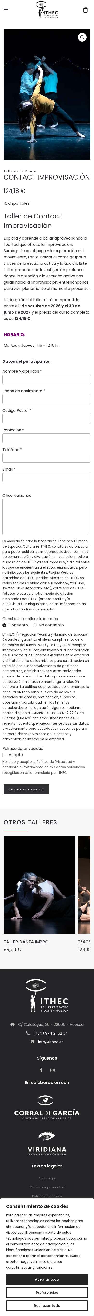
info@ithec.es (51, 1042)
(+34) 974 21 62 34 (50, 1033)
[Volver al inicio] (47, 9)
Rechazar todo (47, 1305)
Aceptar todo (47, 1279)
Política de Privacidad (54, 762)
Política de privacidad (47, 1187)
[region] (47, 1257)
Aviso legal (47, 1178)
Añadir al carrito (26, 789)
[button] (6, 9)
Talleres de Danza (20, 171)
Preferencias (47, 1292)
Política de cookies (47, 1196)
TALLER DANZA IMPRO (26, 942)
